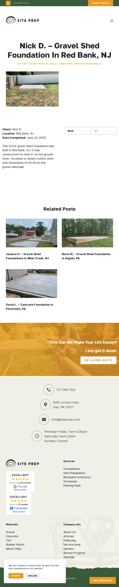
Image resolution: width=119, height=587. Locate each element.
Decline (32, 575)
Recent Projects (38, 64)
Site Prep (23, 64)
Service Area (71, 544)
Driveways (70, 481)
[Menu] (111, 20)
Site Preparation (74, 473)
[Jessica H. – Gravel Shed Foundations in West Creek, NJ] (31, 233)
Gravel (10, 532)
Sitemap (68, 557)
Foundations (71, 468)
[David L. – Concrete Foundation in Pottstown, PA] (31, 283)
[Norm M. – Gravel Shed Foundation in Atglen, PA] (87, 233)
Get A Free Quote (98, 360)
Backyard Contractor (77, 477)
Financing (69, 540)
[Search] (106, 21)
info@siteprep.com (65, 419)
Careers (68, 548)
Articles (68, 536)
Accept (16, 575)
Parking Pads (72, 485)
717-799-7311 (65, 389)
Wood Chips (13, 548)
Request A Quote (100, 3)
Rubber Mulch (15, 544)
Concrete (12, 536)
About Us (69, 532)
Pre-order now (102, 580)
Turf (8, 540)
